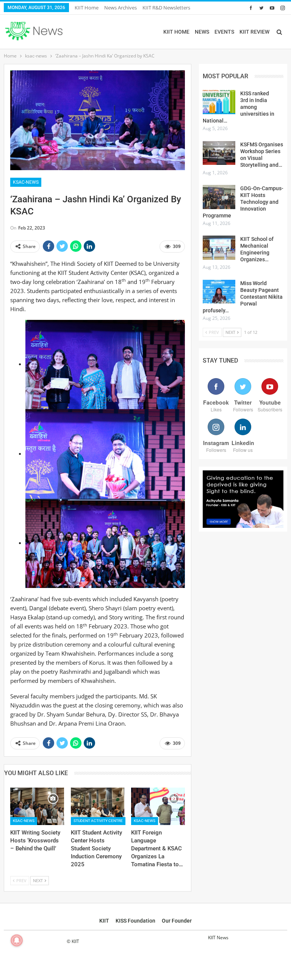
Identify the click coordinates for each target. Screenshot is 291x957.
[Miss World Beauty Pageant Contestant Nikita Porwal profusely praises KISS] (219, 292)
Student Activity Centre (98, 821)
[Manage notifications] (17, 940)
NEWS (202, 32)
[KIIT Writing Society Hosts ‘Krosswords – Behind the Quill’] (37, 806)
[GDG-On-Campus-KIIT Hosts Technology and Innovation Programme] (219, 197)
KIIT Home (87, 7)
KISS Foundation (135, 921)
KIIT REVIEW (254, 32)
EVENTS (224, 32)
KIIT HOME (176, 32)
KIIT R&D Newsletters (166, 7)
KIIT (104, 921)
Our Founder (177, 921)
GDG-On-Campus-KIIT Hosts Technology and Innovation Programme (243, 202)
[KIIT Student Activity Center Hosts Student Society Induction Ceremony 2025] (98, 806)
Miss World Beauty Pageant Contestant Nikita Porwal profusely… (243, 296)
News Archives (120, 7)
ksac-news (26, 182)
